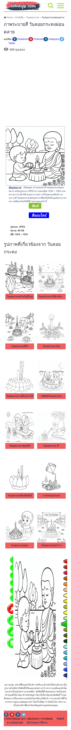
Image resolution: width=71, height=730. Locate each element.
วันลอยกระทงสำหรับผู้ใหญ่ (20, 296)
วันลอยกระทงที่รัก (19, 346)
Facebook (23, 38)
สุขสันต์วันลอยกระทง (51, 396)
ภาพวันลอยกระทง (51, 495)
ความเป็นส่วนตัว (15, 722)
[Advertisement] (35, 88)
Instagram (54, 38)
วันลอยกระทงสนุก (19, 545)
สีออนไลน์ (39, 215)
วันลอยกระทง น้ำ (51, 445)
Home (9, 17)
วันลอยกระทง (32, 17)
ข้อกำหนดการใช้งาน (37, 722)
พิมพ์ (35, 205)
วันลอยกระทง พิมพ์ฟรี (19, 445)
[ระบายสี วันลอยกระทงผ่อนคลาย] (34, 155)
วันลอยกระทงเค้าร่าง (51, 545)
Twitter (12, 43)
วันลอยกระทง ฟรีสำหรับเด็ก (51, 296)
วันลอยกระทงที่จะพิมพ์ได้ (20, 495)
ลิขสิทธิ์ (60, 718)
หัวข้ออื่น (19, 17)
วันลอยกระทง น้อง (51, 346)
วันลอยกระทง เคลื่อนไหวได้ (19, 396)
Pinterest (38, 38)
